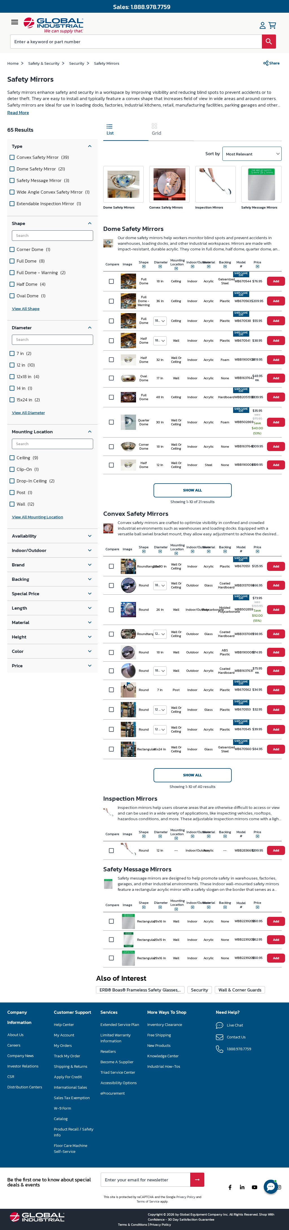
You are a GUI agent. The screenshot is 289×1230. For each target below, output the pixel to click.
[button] (52, 146)
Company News (20, 1056)
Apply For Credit (68, 1077)
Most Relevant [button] (239, 154)
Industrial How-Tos (163, 1066)
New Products (158, 1046)
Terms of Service (148, 1201)
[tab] (125, 130)
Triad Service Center (117, 1072)
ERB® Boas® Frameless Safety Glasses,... (140, 989)
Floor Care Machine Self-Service (70, 1149)
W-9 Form (62, 1108)
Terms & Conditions (133, 1224)
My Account (64, 1035)
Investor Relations (22, 1066)
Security (76, 63)
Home (13, 63)
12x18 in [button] (160, 633)
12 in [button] (158, 709)
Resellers (108, 1051)
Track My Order (67, 1056)
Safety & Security (44, 63)
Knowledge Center (163, 1056)
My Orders (63, 1046)
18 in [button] (158, 320)
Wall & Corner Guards (239, 989)
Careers (13, 1045)
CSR (10, 1077)
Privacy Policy (185, 1197)
